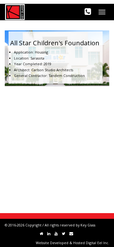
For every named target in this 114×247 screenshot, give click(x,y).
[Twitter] (63, 233)
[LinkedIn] (48, 233)
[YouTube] (56, 233)
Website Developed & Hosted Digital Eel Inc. (72, 242)
